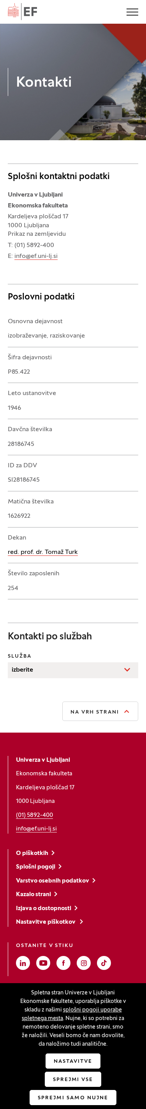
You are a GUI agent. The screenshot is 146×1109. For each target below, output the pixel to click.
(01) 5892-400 (34, 815)
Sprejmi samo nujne (73, 1098)
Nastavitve (73, 1061)
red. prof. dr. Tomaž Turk (43, 552)
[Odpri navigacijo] (132, 13)
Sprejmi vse (73, 1080)
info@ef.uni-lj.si (36, 256)
